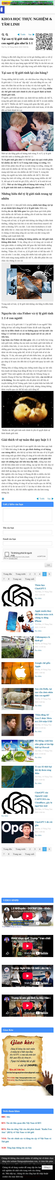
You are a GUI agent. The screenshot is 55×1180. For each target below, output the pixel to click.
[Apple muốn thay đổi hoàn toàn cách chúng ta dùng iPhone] (17, 621)
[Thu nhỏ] (3, 34)
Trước (23, 34)
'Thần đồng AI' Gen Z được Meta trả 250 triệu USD (43, 718)
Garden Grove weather (27, 896)
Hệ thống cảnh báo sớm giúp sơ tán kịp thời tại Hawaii (44, 744)
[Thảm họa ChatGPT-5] (17, 595)
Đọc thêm (38, 598)
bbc (8, 1117)
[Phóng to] (6, 34)
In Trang (2, 498)
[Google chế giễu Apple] (17, 673)
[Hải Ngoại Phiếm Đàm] (27, 3)
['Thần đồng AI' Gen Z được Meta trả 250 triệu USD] (17, 725)
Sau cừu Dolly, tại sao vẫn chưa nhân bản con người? (44, 692)
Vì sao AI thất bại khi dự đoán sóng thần (43, 769)
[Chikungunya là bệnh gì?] (17, 647)
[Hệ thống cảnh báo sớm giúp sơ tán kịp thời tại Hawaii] (17, 751)
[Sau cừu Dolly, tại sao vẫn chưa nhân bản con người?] (17, 699)
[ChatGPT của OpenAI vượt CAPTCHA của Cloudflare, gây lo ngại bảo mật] (17, 803)
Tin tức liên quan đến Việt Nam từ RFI (23, 1123)
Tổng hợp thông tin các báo (19, 1148)
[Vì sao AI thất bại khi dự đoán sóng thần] (17, 777)
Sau (30, 34)
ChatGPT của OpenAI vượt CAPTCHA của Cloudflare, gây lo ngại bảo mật (43, 799)
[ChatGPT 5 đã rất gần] (17, 832)
